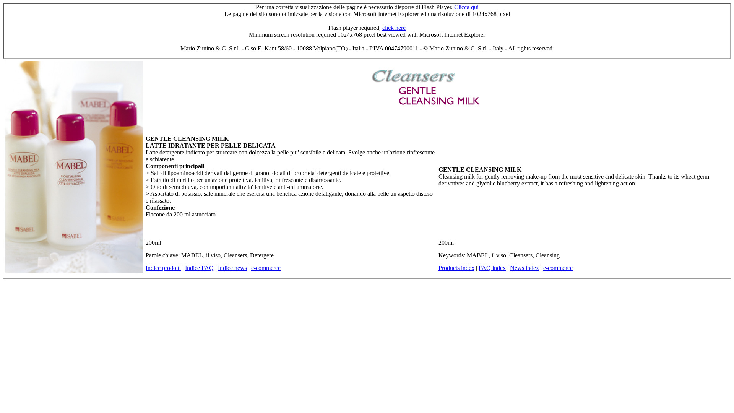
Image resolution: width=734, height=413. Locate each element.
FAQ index (492, 268)
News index (524, 268)
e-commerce (266, 268)
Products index (456, 268)
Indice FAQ (199, 268)
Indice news (232, 268)
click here (394, 27)
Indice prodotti (163, 268)
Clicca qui (466, 7)
